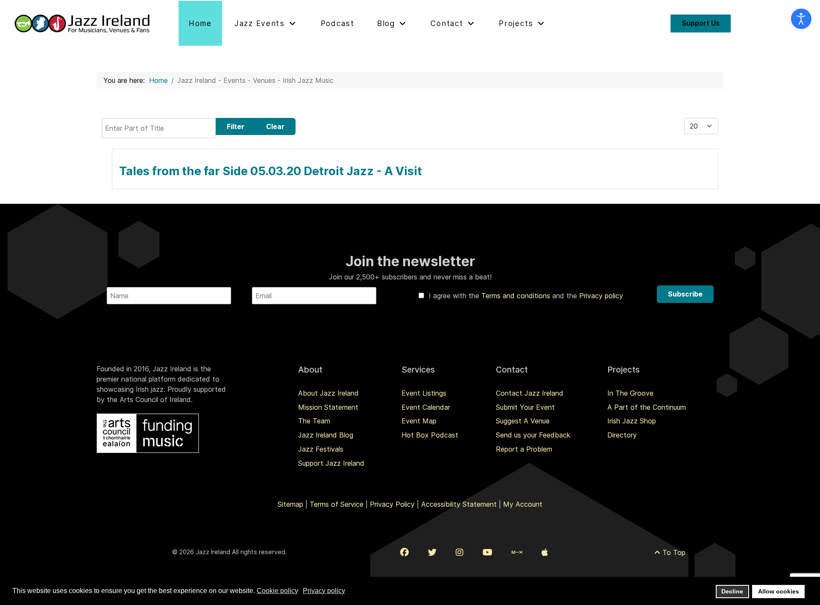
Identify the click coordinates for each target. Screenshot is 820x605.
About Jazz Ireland (328, 393)
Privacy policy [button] (324, 590)
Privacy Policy (392, 504)
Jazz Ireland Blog (325, 435)
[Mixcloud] (517, 552)
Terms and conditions (516, 295)
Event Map (418, 421)
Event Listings (423, 393)
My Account (522, 504)
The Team (314, 421)
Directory (622, 435)
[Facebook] (404, 552)
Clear (275, 126)
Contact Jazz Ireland (529, 393)
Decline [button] (732, 591)
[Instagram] (459, 552)
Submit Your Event (525, 407)
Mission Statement (328, 407)
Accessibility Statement (459, 504)
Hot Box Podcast (429, 435)
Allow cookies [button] (778, 591)
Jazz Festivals (320, 449)
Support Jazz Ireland (331, 463)
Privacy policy (601, 295)
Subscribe (685, 294)
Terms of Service (336, 504)
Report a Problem (524, 449)
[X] (432, 552)
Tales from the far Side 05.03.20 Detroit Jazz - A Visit (270, 171)
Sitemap (290, 504)
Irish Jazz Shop (631, 421)
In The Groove (630, 393)
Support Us (701, 23)
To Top (672, 552)
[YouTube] (487, 552)
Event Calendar (425, 407)
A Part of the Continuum (646, 407)
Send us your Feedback (533, 435)
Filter (235, 126)
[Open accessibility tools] (801, 19)
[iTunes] (545, 552)
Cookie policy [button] (277, 590)
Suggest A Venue (523, 421)
